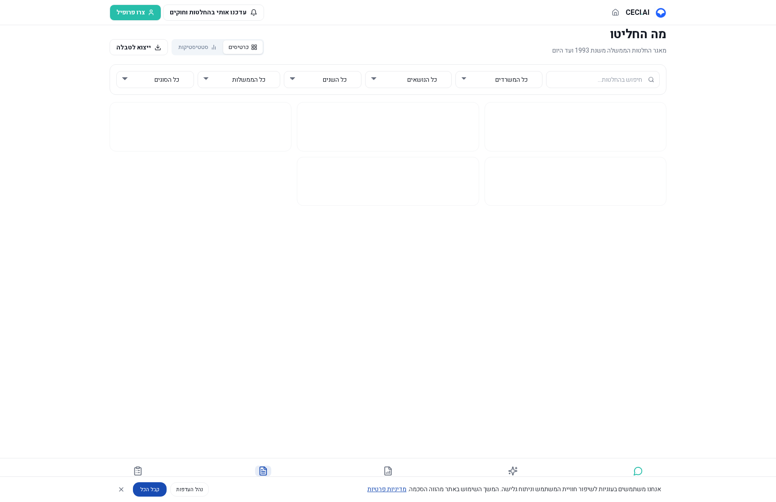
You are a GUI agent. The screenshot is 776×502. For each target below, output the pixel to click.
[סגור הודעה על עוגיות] (121, 489)
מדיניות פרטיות (386, 489)
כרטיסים (239, 47)
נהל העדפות (189, 489)
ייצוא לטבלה (133, 47)
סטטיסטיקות (193, 47)
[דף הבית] (615, 12)
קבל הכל (149, 489)
